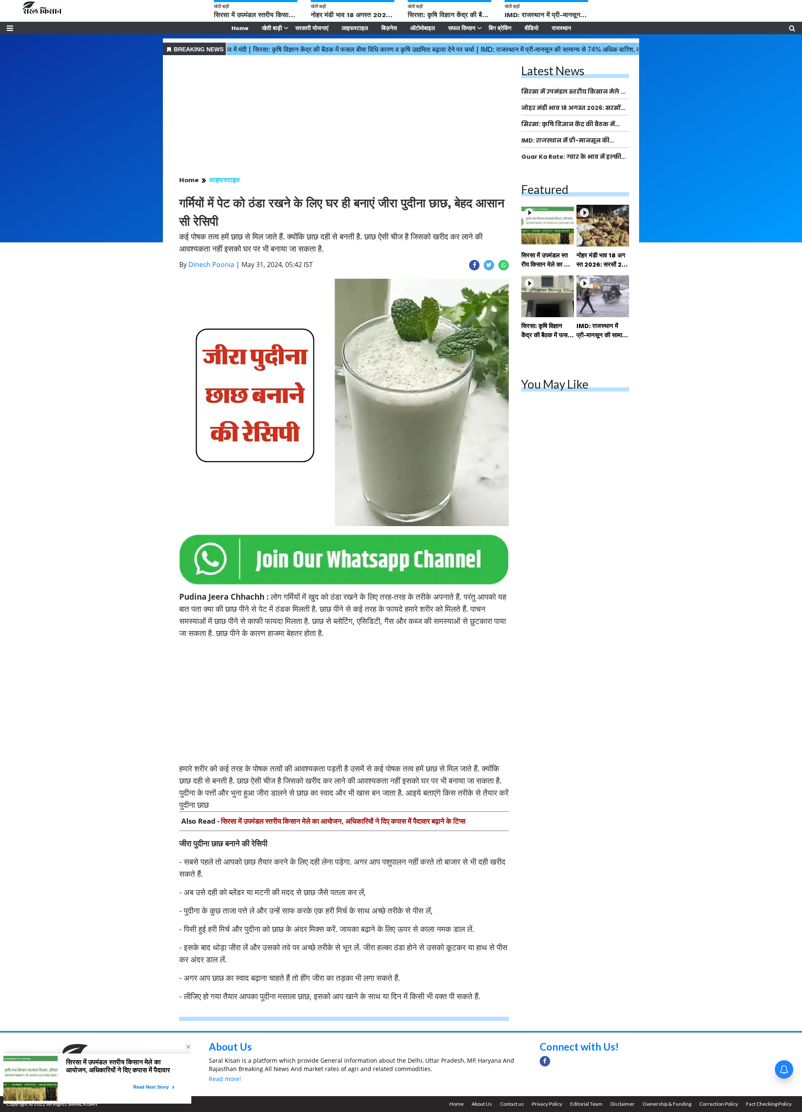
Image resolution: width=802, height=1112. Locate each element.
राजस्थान (561, 28)
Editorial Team (586, 1104)
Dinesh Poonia (211, 264)
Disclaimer (622, 1104)
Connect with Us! (579, 1047)
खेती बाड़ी (272, 28)
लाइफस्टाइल (355, 28)
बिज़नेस (389, 28)
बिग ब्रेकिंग (500, 28)
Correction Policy (718, 1104)
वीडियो (531, 28)
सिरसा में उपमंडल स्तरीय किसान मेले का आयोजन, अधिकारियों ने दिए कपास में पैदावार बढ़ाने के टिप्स (343, 821)
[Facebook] (545, 1061)
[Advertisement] (344, 116)
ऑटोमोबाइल (422, 28)
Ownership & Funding (666, 1104)
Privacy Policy (547, 1104)
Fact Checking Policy (769, 1104)
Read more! (225, 1079)
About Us (230, 1047)
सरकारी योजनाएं (311, 28)
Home (240, 28)
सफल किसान (461, 28)
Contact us (512, 1104)
